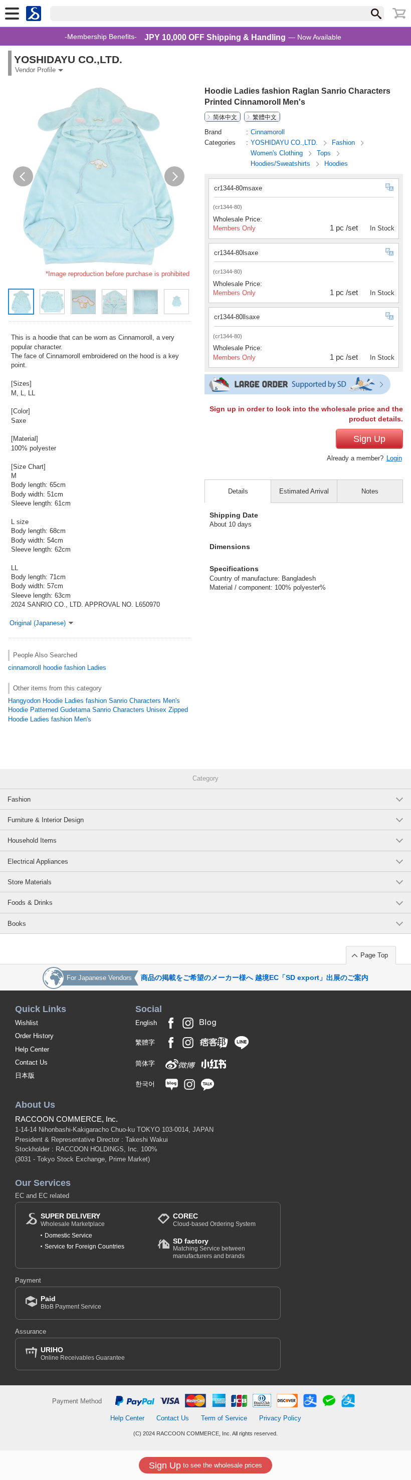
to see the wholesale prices (205, 1465)
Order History (34, 1036)
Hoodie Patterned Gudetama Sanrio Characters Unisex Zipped (98, 709)
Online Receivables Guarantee (83, 1353)
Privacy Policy (280, 1418)
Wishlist (26, 1023)
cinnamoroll (24, 667)
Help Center (32, 1049)
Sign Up (369, 439)
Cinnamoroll (268, 132)
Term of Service (224, 1418)
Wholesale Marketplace (73, 1219)
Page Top (374, 955)
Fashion (344, 142)
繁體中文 (265, 117)
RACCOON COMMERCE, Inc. (66, 1119)
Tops (325, 153)
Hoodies (336, 163)
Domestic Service (68, 1235)
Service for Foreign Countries (84, 1246)
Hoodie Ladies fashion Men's (49, 719)
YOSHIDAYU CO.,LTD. (285, 142)
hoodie (52, 667)
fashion (74, 667)
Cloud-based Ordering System (214, 1219)
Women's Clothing (278, 153)
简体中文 (225, 117)
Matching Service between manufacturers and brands (209, 1248)
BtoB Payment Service (71, 1302)
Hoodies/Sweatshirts (281, 163)
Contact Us (31, 1062)
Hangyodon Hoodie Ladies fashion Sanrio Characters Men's (94, 700)
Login (394, 458)
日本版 (25, 1075)
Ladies (96, 667)
